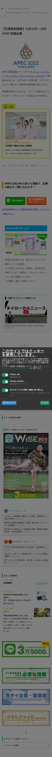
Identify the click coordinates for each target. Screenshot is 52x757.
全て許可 (44, 403)
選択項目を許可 (9, 403)
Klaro (47, 407)
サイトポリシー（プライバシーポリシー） (25, 367)
